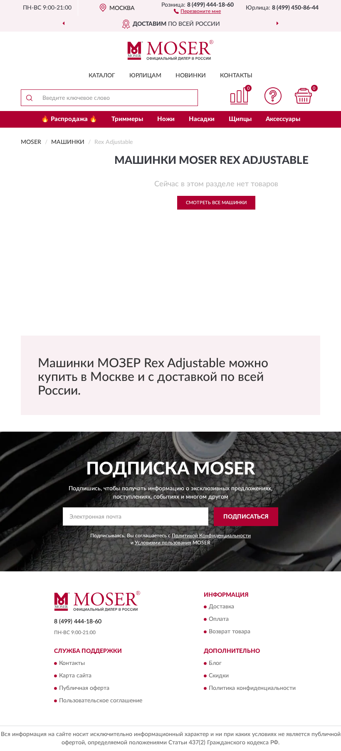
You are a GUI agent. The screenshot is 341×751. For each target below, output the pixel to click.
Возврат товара (229, 632)
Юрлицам (145, 76)
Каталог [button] (102, 76)
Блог (215, 663)
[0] (303, 95)
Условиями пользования (163, 542)
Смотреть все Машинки (216, 202)
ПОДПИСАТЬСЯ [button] (246, 517)
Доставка (221, 607)
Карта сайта (75, 676)
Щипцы (240, 119)
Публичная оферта (84, 688)
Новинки (190, 76)
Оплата (219, 620)
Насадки (202, 119)
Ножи (166, 119)
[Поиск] (29, 97)
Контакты (236, 76)
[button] (197, 10)
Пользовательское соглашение (100, 701)
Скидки (219, 676)
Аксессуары (283, 119)
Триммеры (127, 119)
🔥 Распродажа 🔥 (69, 119)
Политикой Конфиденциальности (211, 535)
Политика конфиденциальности (252, 688)
